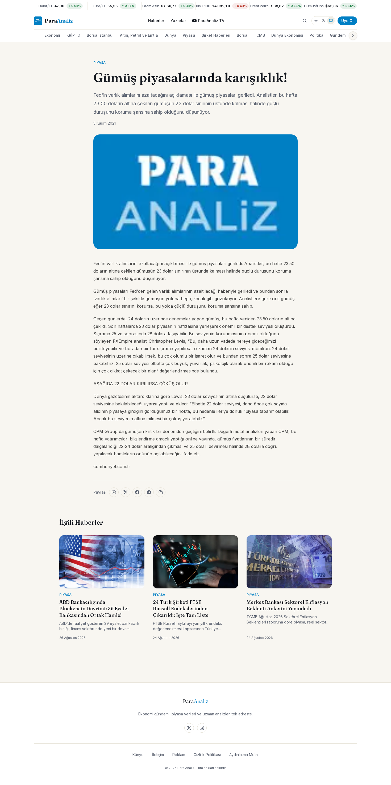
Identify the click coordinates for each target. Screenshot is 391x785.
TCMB (259, 35)
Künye (138, 754)
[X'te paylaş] (125, 492)
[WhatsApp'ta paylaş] (114, 492)
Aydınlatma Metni (244, 754)
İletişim (158, 754)
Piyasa (189, 35)
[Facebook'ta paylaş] (137, 492)
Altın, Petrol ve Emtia (139, 35)
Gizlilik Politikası (207, 754)
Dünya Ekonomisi (287, 35)
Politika (316, 35)
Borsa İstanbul (100, 35)
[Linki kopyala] (160, 492)
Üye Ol (347, 20)
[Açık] (316, 20)
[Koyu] (323, 20)
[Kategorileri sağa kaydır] (353, 35)
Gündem (338, 35)
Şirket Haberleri (216, 35)
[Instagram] (202, 728)
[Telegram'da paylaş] (149, 492)
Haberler (156, 20)
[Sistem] (331, 20)
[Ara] (304, 21)
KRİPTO (73, 35)
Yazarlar (178, 20)
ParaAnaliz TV (211, 20)
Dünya (170, 35)
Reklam (178, 754)
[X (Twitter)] (189, 728)
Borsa (242, 35)
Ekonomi (52, 35)
